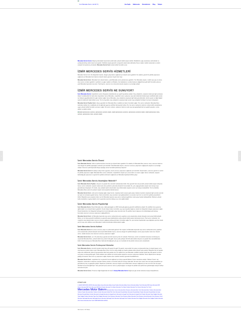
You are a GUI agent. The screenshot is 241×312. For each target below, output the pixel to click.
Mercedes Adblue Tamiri (136, 285)
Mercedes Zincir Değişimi (137, 298)
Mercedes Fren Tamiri (146, 287)
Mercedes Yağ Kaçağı (82, 298)
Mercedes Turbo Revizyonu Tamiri (154, 296)
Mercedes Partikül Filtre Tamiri (109, 292)
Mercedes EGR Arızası (147, 285)
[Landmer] (90, 4)
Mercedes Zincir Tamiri (89, 300)
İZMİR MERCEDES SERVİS (101, 300)
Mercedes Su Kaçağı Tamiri (123, 294)
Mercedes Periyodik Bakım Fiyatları (136, 292)
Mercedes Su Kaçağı (98, 294)
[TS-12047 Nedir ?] (1, 156)
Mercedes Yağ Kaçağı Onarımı (94, 298)
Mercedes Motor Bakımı (92, 289)
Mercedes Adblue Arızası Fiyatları (111, 285)
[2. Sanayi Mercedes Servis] (239, 156)
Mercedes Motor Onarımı (112, 290)
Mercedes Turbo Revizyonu (109, 296)
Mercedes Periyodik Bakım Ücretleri (85, 294)
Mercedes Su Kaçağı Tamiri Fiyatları (137, 294)
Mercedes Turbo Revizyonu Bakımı (123, 296)
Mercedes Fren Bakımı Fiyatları (123, 287)
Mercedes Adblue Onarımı (125, 285)
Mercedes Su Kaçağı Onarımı (109, 294)
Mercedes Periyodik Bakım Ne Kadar (152, 292)
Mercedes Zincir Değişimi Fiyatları (150, 298)
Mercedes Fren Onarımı (135, 287)
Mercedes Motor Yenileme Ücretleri (94, 292)
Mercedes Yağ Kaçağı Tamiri (108, 298)
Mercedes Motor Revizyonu (124, 290)
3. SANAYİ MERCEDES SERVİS (85, 285)
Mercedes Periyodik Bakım (122, 292)
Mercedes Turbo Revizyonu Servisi (139, 296)
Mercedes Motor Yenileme (147, 290)
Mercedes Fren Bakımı (111, 287)
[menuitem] (127, 4)
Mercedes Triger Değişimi (151, 294)
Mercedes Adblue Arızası (98, 285)
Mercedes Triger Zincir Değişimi (95, 296)
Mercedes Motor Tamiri (136, 290)
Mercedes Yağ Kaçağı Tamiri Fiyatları (123, 298)
